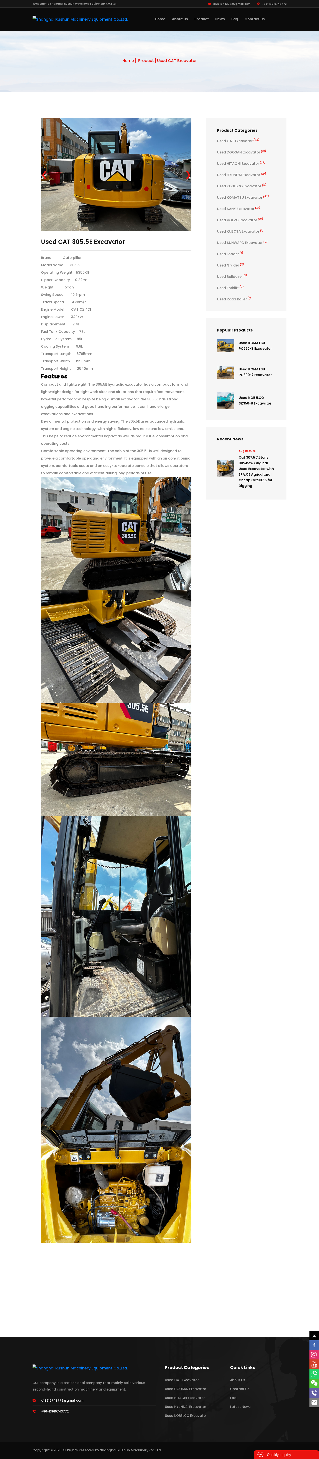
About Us (180, 19)
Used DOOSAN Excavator (241, 152)
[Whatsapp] (314, 1374)
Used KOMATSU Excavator (243, 197)
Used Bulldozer (232, 276)
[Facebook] (314, 1345)
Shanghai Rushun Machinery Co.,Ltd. (130, 1450)
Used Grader (230, 265)
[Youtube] (314, 1364)
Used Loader (230, 253)
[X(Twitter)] (314, 1335)
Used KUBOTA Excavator (240, 231)
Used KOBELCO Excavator (241, 186)
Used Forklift (230, 287)
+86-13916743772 (274, 4)
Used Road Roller (234, 299)
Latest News (240, 1406)
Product (201, 19)
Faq (234, 19)
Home (160, 19)
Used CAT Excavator (177, 60)
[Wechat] (314, 1383)
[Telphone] (314, 1393)
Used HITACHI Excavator (241, 163)
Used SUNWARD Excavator (242, 242)
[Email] (314, 1402)
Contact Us (255, 19)
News (220, 19)
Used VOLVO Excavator (240, 220)
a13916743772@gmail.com (231, 4)
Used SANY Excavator (238, 208)
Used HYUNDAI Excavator (241, 174)
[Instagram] (314, 1354)
